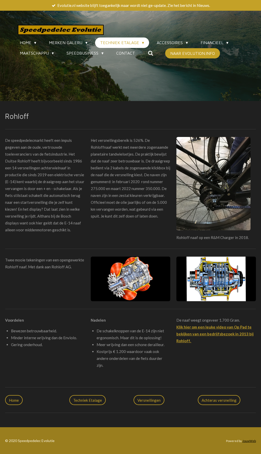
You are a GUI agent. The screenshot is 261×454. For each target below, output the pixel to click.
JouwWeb (249, 441)
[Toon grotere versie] (213, 183)
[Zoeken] (151, 53)
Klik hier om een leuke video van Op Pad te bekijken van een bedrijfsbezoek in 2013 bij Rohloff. (215, 334)
